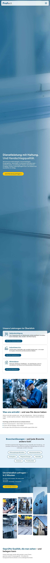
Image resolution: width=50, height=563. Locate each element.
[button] (13, 341)
